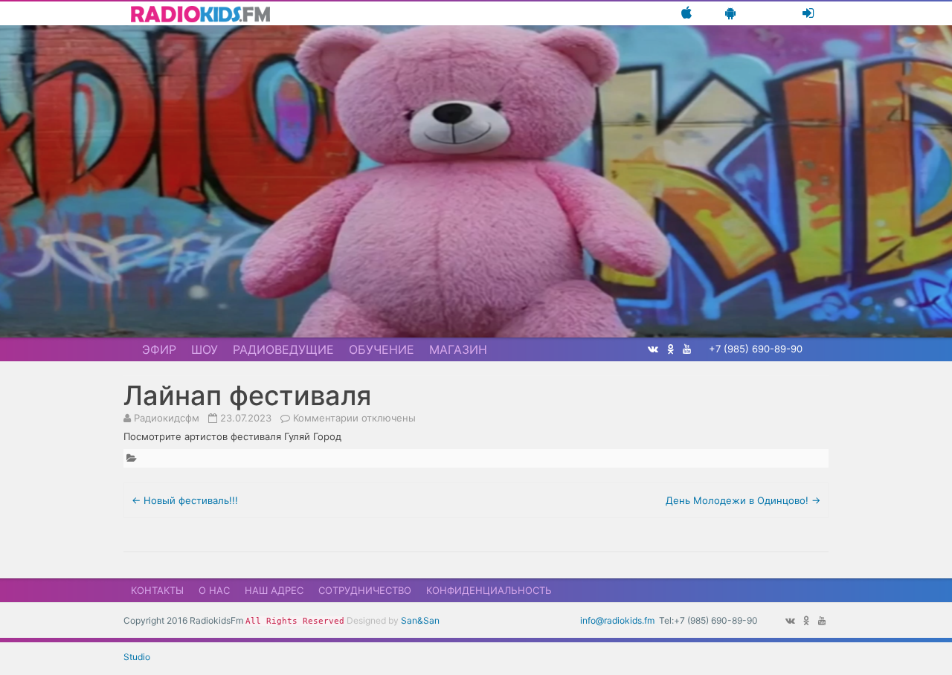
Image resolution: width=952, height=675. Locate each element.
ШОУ (204, 349)
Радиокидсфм (166, 418)
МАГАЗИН (458, 349)
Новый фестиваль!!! (185, 500)
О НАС (214, 590)
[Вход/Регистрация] (808, 13)
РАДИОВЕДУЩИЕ (283, 349)
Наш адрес (274, 590)
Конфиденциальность (489, 590)
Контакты (157, 590)
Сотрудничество (364, 590)
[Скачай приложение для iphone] (686, 13)
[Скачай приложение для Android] (730, 13)
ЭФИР (159, 349)
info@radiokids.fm (617, 620)
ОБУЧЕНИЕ (381, 349)
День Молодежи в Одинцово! (743, 500)
